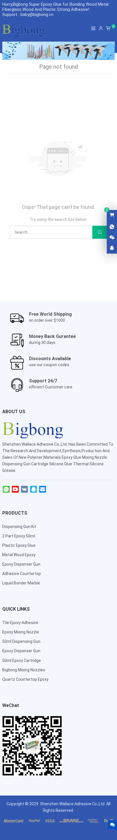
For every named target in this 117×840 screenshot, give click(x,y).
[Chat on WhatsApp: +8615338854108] (112, 227)
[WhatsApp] (6, 489)
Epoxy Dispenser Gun (21, 564)
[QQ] (33, 489)
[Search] (99, 232)
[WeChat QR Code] (112, 238)
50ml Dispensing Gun (21, 641)
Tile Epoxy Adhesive (20, 622)
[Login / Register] (101, 28)
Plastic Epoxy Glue (18, 545)
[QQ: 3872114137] (112, 248)
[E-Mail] (43, 489)
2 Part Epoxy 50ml (18, 536)
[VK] (24, 489)
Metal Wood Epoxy (18, 554)
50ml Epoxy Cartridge (21, 660)
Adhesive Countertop (21, 573)
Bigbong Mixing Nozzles (23, 670)
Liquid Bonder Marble (21, 583)
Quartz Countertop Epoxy (25, 679)
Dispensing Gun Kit (19, 526)
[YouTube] (15, 489)
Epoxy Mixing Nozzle (20, 632)
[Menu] (93, 28)
